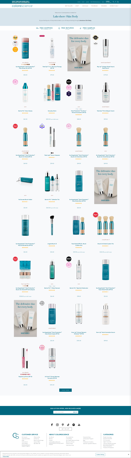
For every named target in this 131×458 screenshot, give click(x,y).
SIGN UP (75, 412)
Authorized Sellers (26, 438)
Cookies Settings (100, 454)
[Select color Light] (23, 64)
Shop (77, 6)
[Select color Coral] (22, 374)
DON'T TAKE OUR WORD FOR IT (20, 1)
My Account (24, 437)
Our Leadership (69, 437)
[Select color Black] (51, 153)
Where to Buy (114, 6)
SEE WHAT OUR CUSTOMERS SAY (21, 2)
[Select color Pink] (21, 374)
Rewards (104, 6)
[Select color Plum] (28, 374)
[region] (65, 454)
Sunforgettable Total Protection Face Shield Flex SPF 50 (25, 67)
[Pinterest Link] (63, 425)
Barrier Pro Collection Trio (52, 199)
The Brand (94, 6)
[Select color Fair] (21, 64)
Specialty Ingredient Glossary (89, 443)
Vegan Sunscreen (107, 441)
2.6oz (81, 108)
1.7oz (77, 108)
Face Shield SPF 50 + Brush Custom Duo (79, 244)
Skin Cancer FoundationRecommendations (108, 445)
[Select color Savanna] (23, 374)
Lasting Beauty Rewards (54, 441)
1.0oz (54, 286)
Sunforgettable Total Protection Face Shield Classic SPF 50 (52, 333)
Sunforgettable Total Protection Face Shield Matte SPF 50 (105, 288)
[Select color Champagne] (26, 374)
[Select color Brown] (52, 153)
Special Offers (37, 441)
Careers (51, 440)
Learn (87, 2)
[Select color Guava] (29, 374)
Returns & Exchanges (39, 440)
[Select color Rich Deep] (29, 64)
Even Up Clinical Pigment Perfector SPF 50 (79, 333)
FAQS (23, 440)
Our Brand (51, 437)
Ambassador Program (88, 438)
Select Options (52, 105)
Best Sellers (68, 6)
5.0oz (50, 286)
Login (108, 2)
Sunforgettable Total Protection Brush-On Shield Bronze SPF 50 (105, 156)
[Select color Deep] (27, 64)
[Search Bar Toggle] (113, 2)
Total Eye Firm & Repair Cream (105, 111)
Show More (65, 390)
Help (103, 2)
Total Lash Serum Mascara (52, 155)
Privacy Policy (6, 456)
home (78, 2)
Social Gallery (25, 443)
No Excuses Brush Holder (25, 199)
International (25, 441)
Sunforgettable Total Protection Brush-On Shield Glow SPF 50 (78, 156)
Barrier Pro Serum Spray (25, 111)
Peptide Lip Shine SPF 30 (25, 376)
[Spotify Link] (73, 425)
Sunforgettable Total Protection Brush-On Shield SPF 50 (25, 156)
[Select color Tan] (26, 64)
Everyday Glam (52, 111)
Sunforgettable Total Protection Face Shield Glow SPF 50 (78, 200)
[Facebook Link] (52, 425)
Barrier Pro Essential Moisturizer (79, 288)
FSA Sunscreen (106, 440)
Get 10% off (65, 429)
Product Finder (69, 443)
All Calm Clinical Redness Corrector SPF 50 (52, 377)
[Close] (128, 454)
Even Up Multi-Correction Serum (105, 332)
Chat (83, 2)
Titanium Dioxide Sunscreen (109, 443)
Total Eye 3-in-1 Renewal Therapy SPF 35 (52, 67)
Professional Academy (88, 441)
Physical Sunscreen (107, 438)
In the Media (69, 438)
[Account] (115, 2)
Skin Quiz (85, 6)
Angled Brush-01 (52, 243)
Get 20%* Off (37, 443)
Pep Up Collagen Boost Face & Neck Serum (105, 67)
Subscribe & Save (70, 445)
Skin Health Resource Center (72, 440)
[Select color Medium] (24, 64)
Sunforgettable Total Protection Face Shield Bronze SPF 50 (25, 244)
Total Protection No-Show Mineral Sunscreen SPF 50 (79, 111)
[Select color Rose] (25, 374)
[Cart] (118, 2)
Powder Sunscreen (107, 437)
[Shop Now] (78, 52)
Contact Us (36, 438)
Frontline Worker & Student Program (26, 445)
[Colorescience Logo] (22, 6)
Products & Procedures (108, 447)
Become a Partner (70, 441)
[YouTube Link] (79, 425)
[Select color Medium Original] (51, 64)
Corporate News (87, 437)
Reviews (51, 438)
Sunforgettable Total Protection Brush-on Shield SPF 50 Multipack (25, 288)
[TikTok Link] (68, 425)
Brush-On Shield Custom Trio (106, 243)
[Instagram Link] (57, 425)
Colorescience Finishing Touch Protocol (56, 444)
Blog (84, 440)
